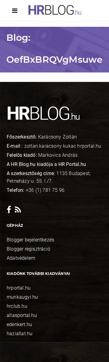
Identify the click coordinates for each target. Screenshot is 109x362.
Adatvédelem (21, 258)
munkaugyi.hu (22, 297)
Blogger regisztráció (28, 249)
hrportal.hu (19, 288)
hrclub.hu (17, 306)
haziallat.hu (19, 333)
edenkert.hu (19, 324)
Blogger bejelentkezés (30, 240)
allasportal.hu (22, 315)
